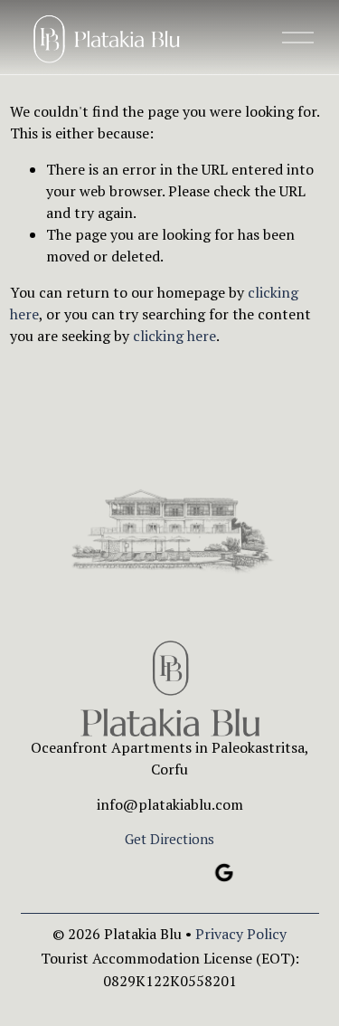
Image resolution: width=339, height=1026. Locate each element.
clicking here (174, 336)
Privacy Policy (241, 934)
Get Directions (169, 839)
